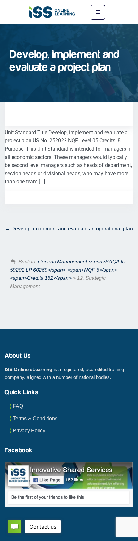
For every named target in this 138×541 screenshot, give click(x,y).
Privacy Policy (29, 430)
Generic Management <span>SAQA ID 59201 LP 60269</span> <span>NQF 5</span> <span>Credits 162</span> (68, 270)
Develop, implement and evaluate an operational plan (71, 228)
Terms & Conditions (35, 418)
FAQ (18, 406)
